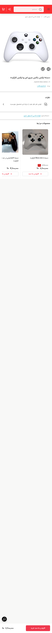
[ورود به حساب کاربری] (10, 9)
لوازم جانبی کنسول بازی (32, 17)
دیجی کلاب (47, 17)
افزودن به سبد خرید (38, 628)
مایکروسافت (41, 86)
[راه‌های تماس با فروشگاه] (4, 619)
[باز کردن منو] (48, 9)
